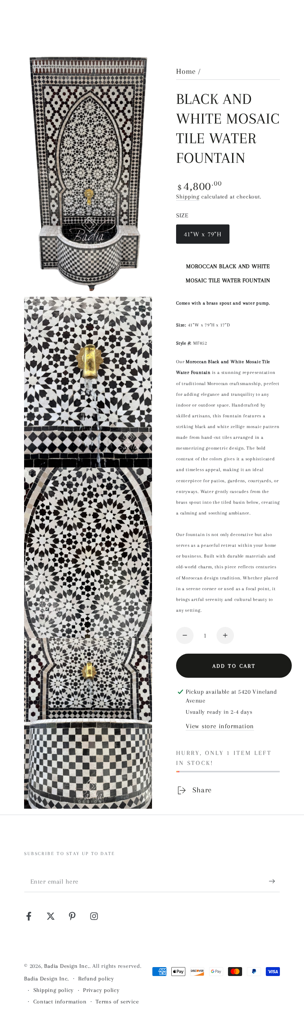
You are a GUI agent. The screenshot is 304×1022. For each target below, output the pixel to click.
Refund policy (96, 978)
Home (186, 71)
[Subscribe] (274, 881)
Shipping (187, 196)
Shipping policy (53, 990)
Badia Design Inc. (66, 966)
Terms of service (117, 1001)
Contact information (60, 1001)
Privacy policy (101, 990)
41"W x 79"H (203, 237)
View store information (220, 726)
